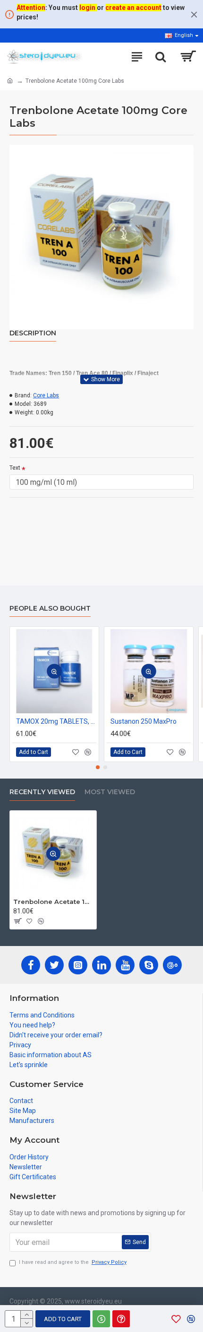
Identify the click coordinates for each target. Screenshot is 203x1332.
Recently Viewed (42, 792)
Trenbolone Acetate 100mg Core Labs (53, 901)
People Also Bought (50, 609)
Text (14, 467)
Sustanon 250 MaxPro (143, 721)
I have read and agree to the (73, 1262)
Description (32, 333)
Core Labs (46, 395)
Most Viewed (110, 792)
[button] (98, 767)
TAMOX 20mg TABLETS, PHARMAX (56, 721)
